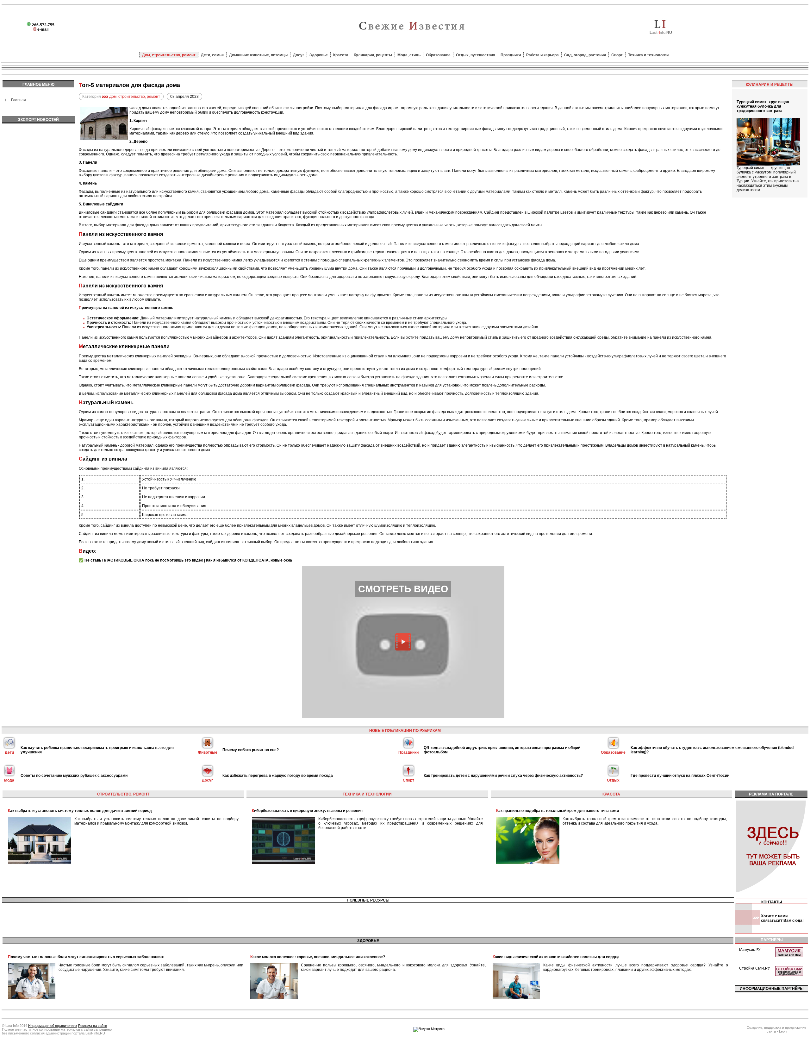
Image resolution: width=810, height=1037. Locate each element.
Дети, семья (212, 55)
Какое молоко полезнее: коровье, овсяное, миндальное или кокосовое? (317, 957)
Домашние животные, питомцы (258, 55)
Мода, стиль (409, 55)
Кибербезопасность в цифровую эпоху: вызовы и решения (307, 810)
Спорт (617, 55)
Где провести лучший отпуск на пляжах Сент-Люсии (680, 775)
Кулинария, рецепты (373, 55)
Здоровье (318, 55)
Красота (340, 55)
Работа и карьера (542, 55)
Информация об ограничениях (52, 1026)
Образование (438, 55)
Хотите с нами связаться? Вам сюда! (782, 918)
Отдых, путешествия (475, 55)
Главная (18, 100)
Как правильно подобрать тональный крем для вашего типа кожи (557, 810)
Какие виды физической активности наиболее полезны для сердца (556, 957)
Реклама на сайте (92, 1026)
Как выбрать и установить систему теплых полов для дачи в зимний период (80, 810)
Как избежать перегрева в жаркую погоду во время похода (277, 775)
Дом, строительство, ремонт (169, 55)
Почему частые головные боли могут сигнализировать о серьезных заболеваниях (86, 957)
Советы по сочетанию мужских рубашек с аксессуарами (74, 775)
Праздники (511, 55)
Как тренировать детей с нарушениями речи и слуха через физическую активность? (503, 775)
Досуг (298, 55)
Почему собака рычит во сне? (250, 750)
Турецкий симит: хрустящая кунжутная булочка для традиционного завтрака (763, 106)
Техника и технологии (648, 55)
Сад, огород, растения (585, 55)
